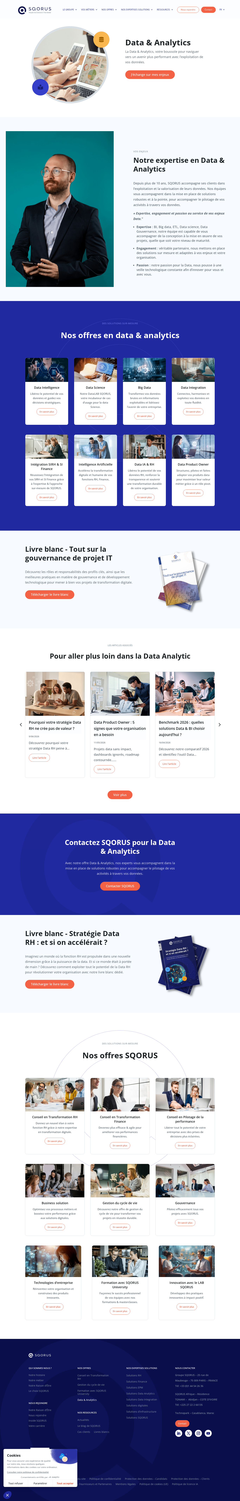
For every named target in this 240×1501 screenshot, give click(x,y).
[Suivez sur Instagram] (198, 1433)
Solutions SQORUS (137, 1417)
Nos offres (108, 9)
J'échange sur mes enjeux (150, 74)
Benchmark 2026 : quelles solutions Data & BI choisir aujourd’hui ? (182, 728)
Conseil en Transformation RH (93, 1377)
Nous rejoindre (188, 9)
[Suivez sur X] (188, 1433)
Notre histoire (37, 1375)
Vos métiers (87, 9)
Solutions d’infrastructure (141, 1411)
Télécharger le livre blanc (50, 594)
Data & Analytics (87, 1399)
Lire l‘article (39, 757)
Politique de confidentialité (105, 1479)
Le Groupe (68, 9)
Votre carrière (37, 1426)
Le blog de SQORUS (88, 1426)
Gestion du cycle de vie (91, 1384)
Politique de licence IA (185, 1484)
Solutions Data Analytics (140, 1393)
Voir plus (120, 795)
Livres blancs (101, 1431)
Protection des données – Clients (190, 1479)
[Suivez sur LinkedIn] (178, 1433)
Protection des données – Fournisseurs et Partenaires (80, 1484)
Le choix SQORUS (39, 1391)
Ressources (163, 9)
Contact (208, 9)
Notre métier (36, 1380)
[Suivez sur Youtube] (208, 1433)
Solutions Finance (136, 1381)
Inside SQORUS (38, 1420)
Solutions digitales (137, 1405)
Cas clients (83, 1431)
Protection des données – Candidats (146, 1479)
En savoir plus (47, 411)
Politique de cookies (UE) (154, 1484)
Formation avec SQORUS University (91, 1392)
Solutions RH (133, 1375)
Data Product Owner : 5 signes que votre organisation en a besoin (120, 728)
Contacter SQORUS (120, 886)
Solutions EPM (134, 1387)
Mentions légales (126, 1484)
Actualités (83, 1420)
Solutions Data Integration (141, 1399)
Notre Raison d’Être (40, 1385)
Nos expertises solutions (135, 9)
